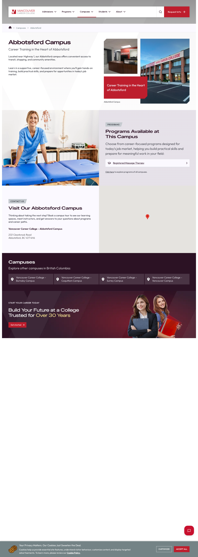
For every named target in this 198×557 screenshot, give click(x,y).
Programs (66, 12)
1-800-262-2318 (183, 2)
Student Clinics (164, 2)
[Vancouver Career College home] (23, 13)
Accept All (181, 549)
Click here (109, 172)
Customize (164, 549)
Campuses (85, 12)
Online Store (147, 2)
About (119, 12)
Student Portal (130, 2)
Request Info (174, 13)
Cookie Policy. (73, 552)
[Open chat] (189, 530)
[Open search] (160, 13)
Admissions (47, 12)
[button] (147, 216)
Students (103, 12)
